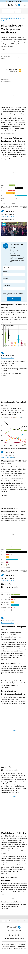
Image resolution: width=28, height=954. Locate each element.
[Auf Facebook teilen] (15, 57)
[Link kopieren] (12, 57)
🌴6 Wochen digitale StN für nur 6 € (14, 1)
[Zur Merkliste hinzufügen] (26, 57)
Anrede (4, 264)
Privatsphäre (5, 944)
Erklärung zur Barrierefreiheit (17, 946)
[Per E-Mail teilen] (19, 57)
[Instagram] (9, 935)
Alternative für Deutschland (8, 12)
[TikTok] (15, 935)
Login (25, 5)
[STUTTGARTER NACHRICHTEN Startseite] (14, 5)
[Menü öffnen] (1, 5)
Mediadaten (6, 946)
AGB (16, 944)
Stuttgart (18, 9)
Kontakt (11, 948)
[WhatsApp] (12, 935)
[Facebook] (18, 935)
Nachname (5, 278)
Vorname (5, 271)
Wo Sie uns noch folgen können (15, 938)
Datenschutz (22, 944)
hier (20, 644)
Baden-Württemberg (7, 9)
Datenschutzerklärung (7, 216)
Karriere (12, 944)
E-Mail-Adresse (6, 285)
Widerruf (23, 948)
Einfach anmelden (14, 299)
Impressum (17, 948)
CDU (14, 9)
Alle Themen (18, 12)
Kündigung (5, 948)
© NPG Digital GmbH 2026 (14, 930)
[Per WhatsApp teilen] (22, 57)
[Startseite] (3, 921)
